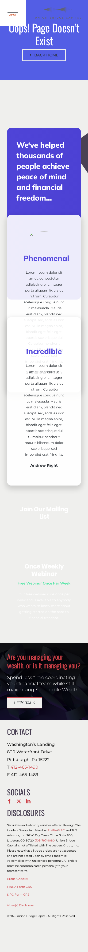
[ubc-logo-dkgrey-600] (58, 9)
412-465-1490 (24, 767)
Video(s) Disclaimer (20, 905)
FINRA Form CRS (19, 887)
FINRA (52, 830)
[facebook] (9, 801)
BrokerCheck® (17, 879)
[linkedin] (28, 801)
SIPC (61, 830)
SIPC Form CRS (18, 894)
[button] (13, 13)
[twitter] (18, 801)
